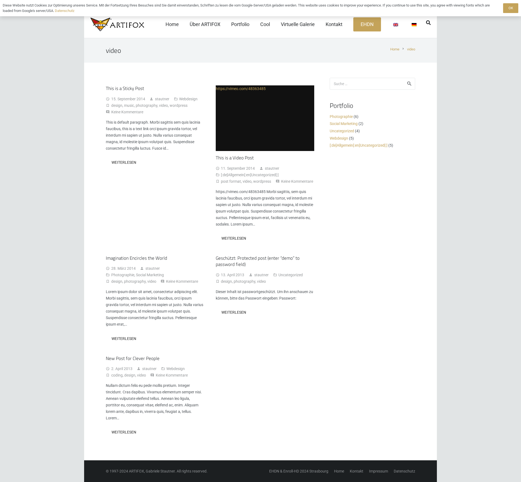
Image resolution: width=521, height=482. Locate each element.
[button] (428, 22)
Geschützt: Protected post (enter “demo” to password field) (258, 261)
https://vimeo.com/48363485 (241, 88)
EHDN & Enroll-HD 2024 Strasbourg (298, 471)
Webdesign (188, 99)
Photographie (122, 275)
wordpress (179, 105)
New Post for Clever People (133, 358)
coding (117, 375)
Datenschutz (404, 471)
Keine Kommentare (127, 112)
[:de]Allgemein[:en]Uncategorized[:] (250, 175)
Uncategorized (290, 275)
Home (339, 471)
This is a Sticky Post (125, 88)
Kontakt (356, 471)
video (163, 105)
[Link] (118, 24)
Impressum (378, 471)
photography (146, 105)
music (129, 105)
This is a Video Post (235, 157)
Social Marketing (150, 275)
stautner (162, 99)
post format (231, 181)
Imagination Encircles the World (136, 258)
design (116, 105)
